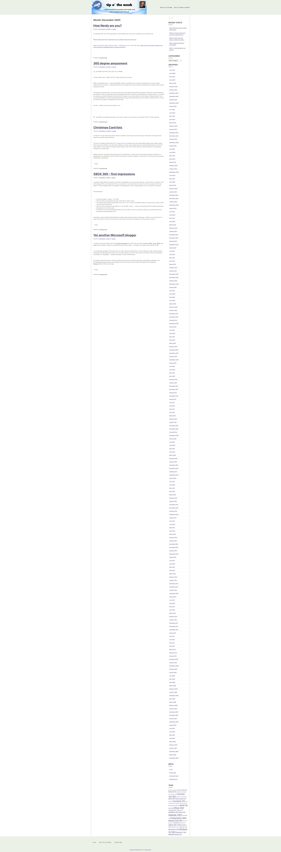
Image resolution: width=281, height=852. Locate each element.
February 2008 (173, 705)
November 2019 (173, 317)
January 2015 (173, 501)
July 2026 (172, 70)
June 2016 (172, 445)
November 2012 (173, 587)
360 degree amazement (110, 63)
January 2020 (173, 310)
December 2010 (173, 659)
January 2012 (173, 619)
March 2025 (172, 122)
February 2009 (173, 689)
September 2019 (173, 323)
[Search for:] (178, 18)
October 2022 (173, 201)
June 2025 (172, 113)
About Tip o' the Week (166, 7)
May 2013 (172, 567)
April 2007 (172, 738)
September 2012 (173, 593)
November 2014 (173, 508)
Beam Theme (148, 849)
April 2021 (172, 261)
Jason (154, 243)
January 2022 (173, 231)
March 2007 (172, 741)
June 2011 (172, 639)
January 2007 (173, 748)
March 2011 (172, 649)
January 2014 (173, 540)
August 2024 (173, 145)
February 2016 (173, 458)
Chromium (173, 794)
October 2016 (173, 432)
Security (170, 822)
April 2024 (172, 159)
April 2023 (172, 182)
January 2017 (173, 422)
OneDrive (180, 810)
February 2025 (173, 126)
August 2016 (172, 438)
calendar (179, 791)
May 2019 (172, 336)
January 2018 (173, 382)
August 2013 (172, 557)
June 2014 (172, 524)
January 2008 (173, 708)
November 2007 (173, 715)
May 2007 (172, 735)
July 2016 (172, 442)
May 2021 (172, 257)
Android (174, 790)
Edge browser (180, 798)
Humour (172, 803)
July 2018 (172, 366)
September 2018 (173, 359)
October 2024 (173, 139)
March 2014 (172, 534)
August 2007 (172, 725)
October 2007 (173, 718)
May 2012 (172, 606)
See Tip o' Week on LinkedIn (182, 7)
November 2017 (173, 389)
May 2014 (172, 527)
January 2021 (173, 271)
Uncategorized (103, 57)
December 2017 (173, 386)
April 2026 (172, 80)
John (94, 245)
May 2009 (172, 679)
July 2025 (172, 109)
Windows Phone (175, 834)
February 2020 (173, 307)
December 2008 (173, 695)
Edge (171, 798)
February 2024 (173, 165)
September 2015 (173, 475)
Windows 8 (173, 829)
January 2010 (173, 662)
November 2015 (173, 468)
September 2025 (174, 103)
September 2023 (174, 172)
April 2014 (172, 531)
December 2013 (173, 544)
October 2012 (173, 590)
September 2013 (173, 554)
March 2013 (172, 573)
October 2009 (173, 669)
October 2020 (173, 280)
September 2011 (173, 629)
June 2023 (172, 175)
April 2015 (172, 491)
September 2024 (174, 142)
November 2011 (173, 626)
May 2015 (172, 488)
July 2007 (172, 728)
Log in (171, 769)
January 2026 (173, 89)
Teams (172, 825)
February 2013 (173, 577)
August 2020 (173, 287)
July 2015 (172, 481)
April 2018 (172, 376)
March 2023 (172, 185)
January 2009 (173, 692)
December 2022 (173, 195)
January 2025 (173, 129)
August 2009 (173, 672)
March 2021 (172, 264)
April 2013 (172, 570)
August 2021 (172, 247)
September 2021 (173, 244)
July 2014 (172, 521)
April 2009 (172, 682)
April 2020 (172, 300)
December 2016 (173, 425)
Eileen (150, 243)
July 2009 (172, 675)
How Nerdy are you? (107, 25)
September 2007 (174, 722)
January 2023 (173, 192)
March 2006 (172, 754)
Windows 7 (183, 826)
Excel (170, 801)
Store (183, 822)
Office (179, 808)
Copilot (178, 796)
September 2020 (174, 284)
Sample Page (118, 842)
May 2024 (172, 155)
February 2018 (173, 379)
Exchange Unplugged (121, 243)
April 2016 (172, 452)
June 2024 (172, 152)
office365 (172, 810)
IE (177, 803)
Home (94, 842)
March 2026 (172, 83)
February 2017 (173, 419)
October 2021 (173, 241)
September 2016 (173, 435)
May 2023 (172, 178)
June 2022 (172, 215)
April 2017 (172, 412)
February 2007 (173, 745)
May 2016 (172, 448)
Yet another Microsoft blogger (114, 235)
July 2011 (171, 636)
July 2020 (172, 290)
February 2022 (173, 228)
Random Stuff (175, 820)
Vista (173, 826)
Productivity (178, 818)
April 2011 (172, 646)
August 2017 (172, 399)
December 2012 (173, 583)
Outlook (175, 815)
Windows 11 (181, 832)
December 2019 (173, 313)
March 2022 (172, 224)
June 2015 (172, 485)
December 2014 (173, 504)
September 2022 (174, 205)
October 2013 (173, 550)
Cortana (183, 796)
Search (185, 820)
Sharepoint (177, 822)
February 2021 (173, 267)
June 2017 (172, 406)
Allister (159, 243)
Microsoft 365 (175, 805)
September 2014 (173, 514)
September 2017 (173, 396)
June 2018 (172, 369)
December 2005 (173, 758)
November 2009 (173, 666)
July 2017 (172, 402)
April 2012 (172, 610)
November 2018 (173, 353)
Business (172, 791)
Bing (184, 790)
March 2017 (172, 415)
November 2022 (173, 198)
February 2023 (173, 188)
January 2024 (173, 168)
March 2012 (172, 613)
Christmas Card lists (107, 127)
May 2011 (172, 643)
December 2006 (173, 751)
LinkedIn (181, 803)
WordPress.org (173, 779)
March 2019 (172, 343)
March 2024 (172, 162)
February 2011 (173, 652)
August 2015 (172, 478)
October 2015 (173, 471)
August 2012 (172, 596)
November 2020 (173, 277)
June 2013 (172, 564)
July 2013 (172, 560)
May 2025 (172, 116)
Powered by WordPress (135, 849)
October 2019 (173, 320)
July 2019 (172, 330)
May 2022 (172, 218)
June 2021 (172, 254)
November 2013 (173, 547)
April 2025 (172, 119)
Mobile (184, 805)
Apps (179, 790)
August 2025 (173, 106)
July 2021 (172, 251)
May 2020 (172, 297)
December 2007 (173, 712)
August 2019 (172, 327)
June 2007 (172, 731)
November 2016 (173, 429)
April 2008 (172, 698)
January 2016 (173, 461)
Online (181, 812)
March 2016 (172, 455)
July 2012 (172, 600)
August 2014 (172, 517)
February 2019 (173, 346)
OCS (170, 808)
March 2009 (172, 685)
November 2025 (173, 96)
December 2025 (173, 93)
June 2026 (172, 73)
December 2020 (173, 274)
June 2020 (172, 294)
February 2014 (173, 537)
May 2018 (172, 373)
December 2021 (173, 234)
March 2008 (172, 702)
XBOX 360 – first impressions (114, 174)
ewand (114, 29)
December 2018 (173, 350)
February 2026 (173, 86)
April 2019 (172, 340)
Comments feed (173, 776)
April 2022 (172, 221)
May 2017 (172, 409)
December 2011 (173, 623)
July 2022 (172, 211)
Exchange (179, 801)
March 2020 (172, 303)
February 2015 (173, 498)
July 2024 (172, 149)
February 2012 (173, 616)
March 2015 (172, 494)
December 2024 (173, 132)
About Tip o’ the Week (105, 842)
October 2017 (173, 392)
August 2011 (172, 633)
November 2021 (173, 238)
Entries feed (172, 772)
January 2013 (173, 580)
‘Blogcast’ (96, 264)
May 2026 (172, 76)
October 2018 (173, 356)
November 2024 (173, 136)
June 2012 (172, 603)
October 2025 (173, 99)
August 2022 (173, 208)
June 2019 (172, 333)
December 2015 (173, 465)
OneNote (173, 812)
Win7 (178, 826)
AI (169, 790)
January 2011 (173, 656)
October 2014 (173, 511)
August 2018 (172, 363)
